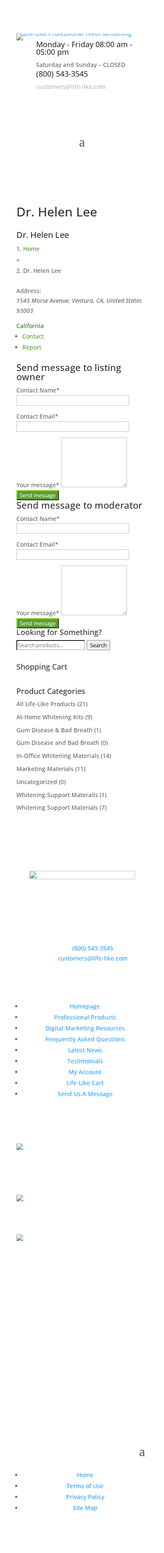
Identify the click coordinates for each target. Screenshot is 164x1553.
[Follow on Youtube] (141, 98)
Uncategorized (36, 782)
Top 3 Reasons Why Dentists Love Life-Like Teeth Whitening (76, 1172)
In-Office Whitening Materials (57, 756)
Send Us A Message (85, 1094)
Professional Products (85, 1017)
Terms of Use (84, 1486)
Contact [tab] (33, 336)
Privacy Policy (85, 1497)
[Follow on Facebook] (107, 98)
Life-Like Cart (84, 1083)
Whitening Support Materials (57, 807)
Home (31, 249)
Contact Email (37, 416)
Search (98, 645)
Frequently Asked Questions (85, 1039)
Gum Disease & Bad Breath (54, 730)
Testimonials (85, 1061)
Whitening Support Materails (57, 795)
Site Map (85, 1508)
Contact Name (38, 390)
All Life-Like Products (46, 704)
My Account (85, 1072)
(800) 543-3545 (62, 74)
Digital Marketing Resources (85, 1028)
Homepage (85, 1006)
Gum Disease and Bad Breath (57, 743)
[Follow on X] (124, 98)
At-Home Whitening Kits (50, 717)
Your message (37, 485)
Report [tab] (31, 347)
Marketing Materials (45, 769)
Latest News (85, 1050)
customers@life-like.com (71, 87)
